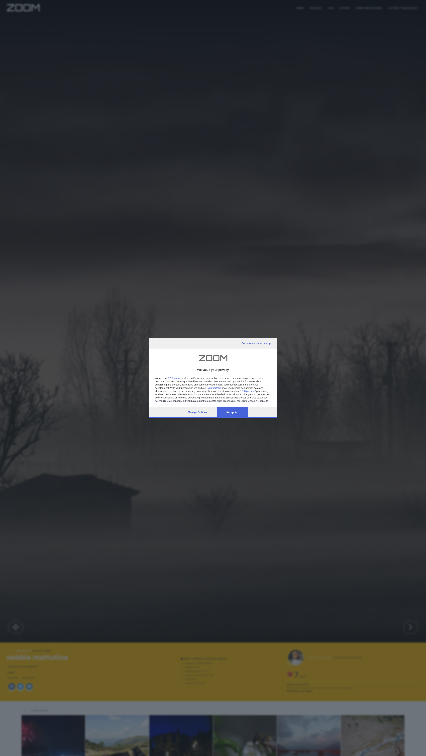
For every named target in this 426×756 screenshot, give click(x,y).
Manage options (197, 412)
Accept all (232, 412)
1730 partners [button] (175, 378)
